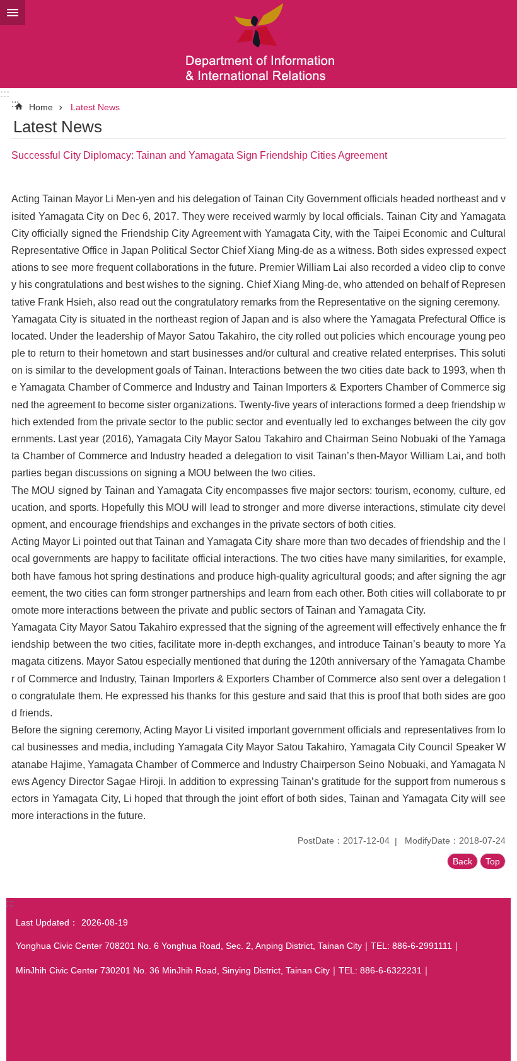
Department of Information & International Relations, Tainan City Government (258, 44)
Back (462, 861)
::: (4, 93)
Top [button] (492, 861)
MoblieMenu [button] (12, 12)
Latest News (95, 107)
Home (41, 107)
